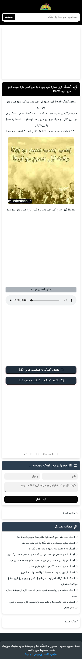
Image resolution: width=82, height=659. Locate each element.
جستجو (9, 17)
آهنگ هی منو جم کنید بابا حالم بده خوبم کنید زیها (46, 537)
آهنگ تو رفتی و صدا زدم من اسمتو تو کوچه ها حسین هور (42, 560)
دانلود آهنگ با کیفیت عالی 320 (39, 370)
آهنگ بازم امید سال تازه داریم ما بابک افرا (51, 549)
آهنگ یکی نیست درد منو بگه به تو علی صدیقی (48, 543)
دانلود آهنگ (48, 454)
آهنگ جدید (71, 622)
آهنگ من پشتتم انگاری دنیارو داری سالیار (51, 566)
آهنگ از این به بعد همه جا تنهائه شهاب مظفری (48, 572)
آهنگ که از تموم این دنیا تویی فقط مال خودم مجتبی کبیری (41, 555)
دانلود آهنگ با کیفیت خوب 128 (39, 380)
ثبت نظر (41, 499)
